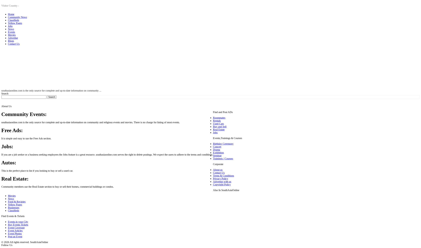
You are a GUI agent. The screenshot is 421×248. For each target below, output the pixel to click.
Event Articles (15, 230)
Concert (217, 146)
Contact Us (14, 43)
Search (4, 93)
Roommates (219, 117)
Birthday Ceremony (223, 143)
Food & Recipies (16, 201)
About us (218, 169)
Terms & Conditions (223, 175)
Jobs (10, 26)
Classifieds (13, 20)
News (11, 29)
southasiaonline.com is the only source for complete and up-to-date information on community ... (51, 90)
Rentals (217, 120)
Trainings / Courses (223, 158)
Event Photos (15, 233)
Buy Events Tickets (18, 224)
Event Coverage (16, 227)
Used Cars (218, 123)
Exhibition (218, 152)
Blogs (11, 40)
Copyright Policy (222, 184)
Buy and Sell (219, 126)
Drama (216, 149)
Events (11, 32)
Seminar (217, 155)
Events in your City (18, 221)
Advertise (13, 38)
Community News (17, 17)
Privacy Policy (220, 178)
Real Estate (219, 129)
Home (11, 14)
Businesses (13, 207)
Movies (12, 35)
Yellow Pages (15, 23)
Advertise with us (222, 181)
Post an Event (15, 236)
